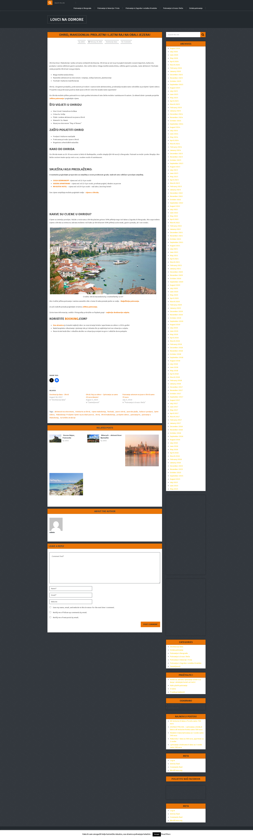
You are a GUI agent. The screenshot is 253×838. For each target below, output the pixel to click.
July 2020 (174, 288)
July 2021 (174, 249)
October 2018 (175, 354)
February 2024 (176, 147)
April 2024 (174, 140)
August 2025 (175, 88)
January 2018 (175, 384)
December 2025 (176, 75)
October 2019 (175, 318)
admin (83, 42)
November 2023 (176, 157)
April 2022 (174, 219)
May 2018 (174, 370)
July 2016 (174, 443)
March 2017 (175, 417)
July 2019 (174, 328)
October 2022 (175, 199)
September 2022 (176, 203)
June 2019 (174, 331)
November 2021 (176, 236)
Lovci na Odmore (67, 19)
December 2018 (176, 347)
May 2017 (174, 410)
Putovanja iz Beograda (82, 8)
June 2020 (174, 292)
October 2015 (175, 472)
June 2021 (174, 252)
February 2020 (176, 305)
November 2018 (176, 351)
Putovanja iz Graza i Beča (173, 8)
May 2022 (174, 216)
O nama (173, 689)
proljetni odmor (123, 415)
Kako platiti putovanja (178, 685)
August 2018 (175, 361)
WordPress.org (176, 770)
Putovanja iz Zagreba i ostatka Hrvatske (141, 8)
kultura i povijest (146, 412)
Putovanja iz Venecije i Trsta (108, 8)
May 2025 (174, 98)
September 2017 (176, 397)
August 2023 (175, 167)
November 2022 (176, 196)
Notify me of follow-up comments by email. (70, 612)
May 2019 (174, 334)
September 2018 (176, 357)
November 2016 (176, 430)
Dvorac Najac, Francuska (69, 436)
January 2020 (175, 308)
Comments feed (176, 767)
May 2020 (174, 295)
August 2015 (175, 479)
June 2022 (174, 213)
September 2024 (176, 124)
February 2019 (176, 344)
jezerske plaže (132, 412)
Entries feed (175, 764)
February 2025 (176, 107)
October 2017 (175, 393)
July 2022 (174, 209)
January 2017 (175, 423)
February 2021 (176, 265)
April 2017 (174, 413)
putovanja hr (135, 415)
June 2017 (174, 407)
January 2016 (175, 463)
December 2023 (176, 153)
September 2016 (176, 436)
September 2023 (176, 163)
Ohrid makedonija (108, 415)
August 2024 (175, 127)
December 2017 (176, 387)
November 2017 (176, 390)
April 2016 (174, 453)
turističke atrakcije (68, 418)
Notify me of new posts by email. (66, 617)
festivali (110, 412)
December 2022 (176, 193)
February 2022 (176, 226)
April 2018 (174, 374)
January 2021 (175, 269)
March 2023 (175, 183)
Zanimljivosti (175, 666)
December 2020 (176, 272)
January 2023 (175, 190)
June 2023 (174, 173)
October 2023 (175, 160)
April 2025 (174, 101)
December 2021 (176, 232)
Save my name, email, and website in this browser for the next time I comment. (84, 607)
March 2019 (175, 341)
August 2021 (175, 246)
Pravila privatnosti (177, 692)
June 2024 (174, 134)
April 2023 (174, 180)
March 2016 (175, 456)
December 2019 (176, 311)
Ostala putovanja (195, 8)
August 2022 (175, 206)
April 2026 (174, 61)
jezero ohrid (120, 412)
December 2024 (176, 114)
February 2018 (176, 380)
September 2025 (176, 84)
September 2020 (176, 282)
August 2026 (175, 48)
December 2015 (176, 466)
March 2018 (175, 377)
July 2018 (174, 364)
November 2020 (176, 275)
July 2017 (174, 403)
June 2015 (174, 486)
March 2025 (175, 104)
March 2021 (175, 262)
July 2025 (174, 91)
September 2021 (176, 242)
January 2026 (175, 71)
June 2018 (174, 367)
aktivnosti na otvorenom (64, 412)
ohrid (97, 415)
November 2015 (176, 469)
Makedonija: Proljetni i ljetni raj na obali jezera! (75, 415)
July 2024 (174, 130)
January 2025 (175, 111)
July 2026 (174, 52)
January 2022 (175, 229)
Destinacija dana (111, 42)
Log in (172, 760)
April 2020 (174, 298)
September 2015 (176, 476)
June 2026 (174, 55)
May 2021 (174, 255)
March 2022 (175, 223)
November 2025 (176, 78)
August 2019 (175, 324)
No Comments (126, 42)
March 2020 (175, 301)
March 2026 (175, 65)
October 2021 (175, 239)
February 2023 (176, 186)
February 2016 (176, 459)
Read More (166, 834)
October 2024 (175, 121)
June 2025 (174, 94)
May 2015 (174, 489)
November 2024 (176, 117)
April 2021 (174, 259)
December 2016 (176, 426)
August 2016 (175, 440)
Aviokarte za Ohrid (82, 412)
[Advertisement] (105, 52)
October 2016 (175, 433)
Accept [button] (156, 834)
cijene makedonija (99, 412)
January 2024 (175, 150)
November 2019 (176, 315)
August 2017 (175, 400)
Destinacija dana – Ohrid (59, 394)
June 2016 (174, 446)
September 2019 (176, 321)
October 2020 (175, 278)
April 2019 (174, 338)
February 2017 (176, 420)
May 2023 (174, 176)
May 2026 (174, 58)
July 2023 (174, 170)
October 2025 (175, 81)
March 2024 (175, 144)
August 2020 (175, 285)
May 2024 (174, 137)
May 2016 (174, 449)
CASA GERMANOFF (61, 180)
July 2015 (174, 482)
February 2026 (176, 68)
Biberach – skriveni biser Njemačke (111, 436)
